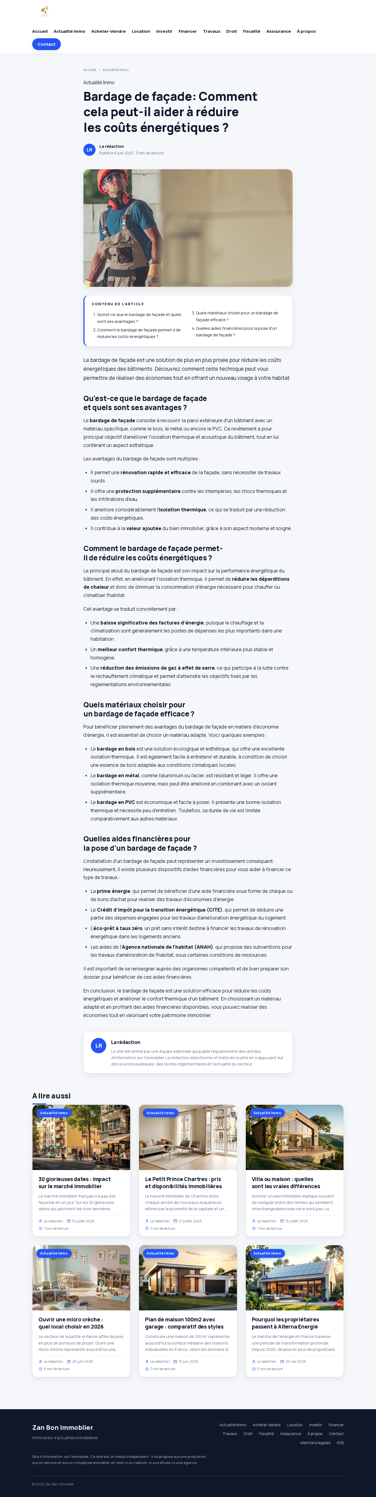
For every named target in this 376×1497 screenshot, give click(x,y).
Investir (164, 31)
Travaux (211, 31)
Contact (46, 44)
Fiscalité (251, 31)
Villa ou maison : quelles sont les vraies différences (286, 1183)
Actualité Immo (69, 31)
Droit (231, 31)
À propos (306, 31)
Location (141, 31)
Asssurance (278, 31)
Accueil (40, 31)
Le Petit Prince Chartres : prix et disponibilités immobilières (183, 1183)
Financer (188, 31)
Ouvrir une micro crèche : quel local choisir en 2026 (71, 1323)
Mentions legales (315, 1442)
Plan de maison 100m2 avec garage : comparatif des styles (184, 1323)
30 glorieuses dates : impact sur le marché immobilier (75, 1183)
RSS (340, 1442)
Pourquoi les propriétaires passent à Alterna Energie (285, 1323)
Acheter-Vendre (108, 31)
